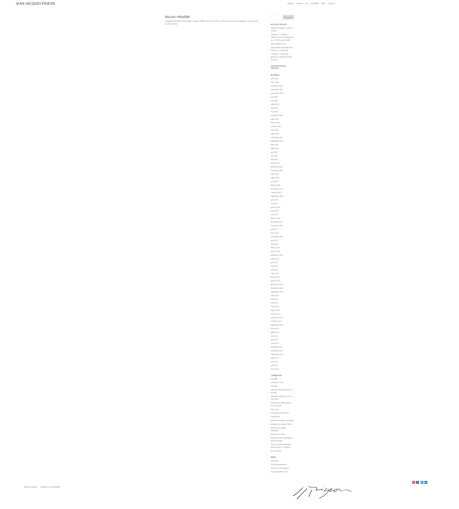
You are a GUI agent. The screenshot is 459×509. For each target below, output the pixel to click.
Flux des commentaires (280, 468)
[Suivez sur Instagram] (413, 482)
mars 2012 (275, 369)
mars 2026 (275, 82)
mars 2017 (275, 233)
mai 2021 (274, 156)
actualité (315, 4)
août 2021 (275, 145)
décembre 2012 (277, 347)
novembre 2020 (277, 170)
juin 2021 (274, 152)
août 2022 (275, 130)
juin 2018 (274, 211)
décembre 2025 (277, 86)
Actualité (274, 379)
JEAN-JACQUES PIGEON (35, 3)
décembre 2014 (277, 284)
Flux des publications (279, 464)
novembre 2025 (277, 89)
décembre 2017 (277, 222)
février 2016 (275, 247)
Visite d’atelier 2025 (278, 44)
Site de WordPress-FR (279, 472)
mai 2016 (274, 244)
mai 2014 (274, 299)
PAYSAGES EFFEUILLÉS (280, 413)
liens (323, 4)
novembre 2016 (277, 236)
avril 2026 (274, 78)
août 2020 (275, 174)
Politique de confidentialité (50, 487)
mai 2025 (274, 100)
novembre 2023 (277, 115)
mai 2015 (274, 266)
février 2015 (275, 277)
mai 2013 (274, 336)
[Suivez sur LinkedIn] (425, 482)
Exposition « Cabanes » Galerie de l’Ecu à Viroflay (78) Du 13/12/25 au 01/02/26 (282, 37)
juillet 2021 (275, 148)
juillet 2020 (275, 178)
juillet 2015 (275, 259)
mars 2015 (275, 273)
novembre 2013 (277, 317)
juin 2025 (274, 97)
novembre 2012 (277, 350)
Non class (274, 409)
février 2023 (275, 122)
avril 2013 (274, 339)
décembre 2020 (277, 167)
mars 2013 (275, 343)
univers (299, 4)
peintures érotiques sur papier (282, 420)
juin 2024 (274, 108)
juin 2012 (274, 361)
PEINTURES (275, 417)
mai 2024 (274, 111)
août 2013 (275, 328)
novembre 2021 (277, 137)
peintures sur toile (278, 434)
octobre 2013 (276, 321)
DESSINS (274, 386)
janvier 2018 (275, 218)
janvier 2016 (275, 251)
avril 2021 (274, 159)
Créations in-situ (277, 382)
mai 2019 (274, 203)
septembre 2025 (277, 93)
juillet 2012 (275, 358)
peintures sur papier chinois (281, 424)
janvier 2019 (275, 207)
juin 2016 (274, 240)
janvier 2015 (275, 281)
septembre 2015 (277, 255)
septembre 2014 (277, 292)
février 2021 (275, 163)
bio (306, 4)
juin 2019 (274, 200)
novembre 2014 (277, 288)
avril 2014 (274, 303)
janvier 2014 (275, 314)
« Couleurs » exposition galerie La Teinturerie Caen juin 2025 (281, 57)
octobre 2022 (276, 126)
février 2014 (275, 310)
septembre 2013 (277, 325)
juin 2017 (274, 229)
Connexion (275, 461)
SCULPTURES (276, 451)
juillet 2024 (275, 104)
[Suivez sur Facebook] (417, 482)
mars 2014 (275, 306)
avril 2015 (274, 270)
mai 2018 (274, 214)
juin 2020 (274, 181)
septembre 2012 (277, 354)
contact (331, 4)
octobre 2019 (276, 192)
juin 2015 (274, 262)
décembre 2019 (277, 189)
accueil (290, 4)
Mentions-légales (30, 487)
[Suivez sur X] (422, 482)
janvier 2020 (275, 185)
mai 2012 (274, 365)
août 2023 (275, 119)
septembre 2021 (277, 141)
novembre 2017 (277, 225)
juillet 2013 (275, 332)
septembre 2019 (277, 196)
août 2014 (275, 295)
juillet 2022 (275, 134)
